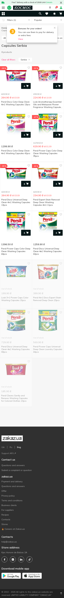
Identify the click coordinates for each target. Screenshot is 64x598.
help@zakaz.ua (9, 541)
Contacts (5, 519)
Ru (11, 447)
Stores (4, 524)
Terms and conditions (11, 500)
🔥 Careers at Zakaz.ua (13, 529)
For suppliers (7, 510)
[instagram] (13, 559)
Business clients (9, 505)
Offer (4, 491)
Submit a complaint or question (16, 470)
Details (49, 2)
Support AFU (7, 453)
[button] (50, 7)
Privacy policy (8, 495)
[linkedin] (21, 559)
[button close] (61, 2)
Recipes (5, 514)
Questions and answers (13, 465)
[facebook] (4, 559)
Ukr (3, 447)
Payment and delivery (11, 481)
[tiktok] (29, 559)
